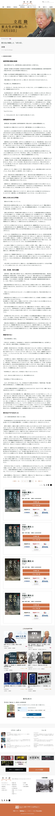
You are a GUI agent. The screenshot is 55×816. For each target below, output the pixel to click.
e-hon (36, 512)
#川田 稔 (9, 690)
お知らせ (3, 788)
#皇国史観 (34, 690)
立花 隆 (3, 47)
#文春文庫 (9, 648)
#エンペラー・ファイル (36, 668)
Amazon (27, 509)
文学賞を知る (14, 788)
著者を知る (14, 784)
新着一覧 (14, 782)
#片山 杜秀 (29, 690)
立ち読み (35, 502)
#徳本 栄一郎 (30, 668)
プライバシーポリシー (6, 784)
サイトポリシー (5, 782)
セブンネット (45, 509)
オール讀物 (25, 784)
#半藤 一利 (29, 649)
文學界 (24, 782)
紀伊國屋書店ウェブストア (27, 512)
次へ (36, 481)
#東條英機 (10, 670)
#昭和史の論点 (35, 649)
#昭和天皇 (42, 668)
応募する (31, 714)
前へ (19, 481)
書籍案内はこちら (16, 769)
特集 (13, 791)
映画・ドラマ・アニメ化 (17, 790)
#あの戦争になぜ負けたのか (42, 649)
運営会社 (3, 786)
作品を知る (14, 786)
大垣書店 (36, 515)
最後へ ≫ (40, 481)
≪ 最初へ (15, 481)
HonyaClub (45, 512)
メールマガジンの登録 (37, 717)
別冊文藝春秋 (26, 786)
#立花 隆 (5, 648)
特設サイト (14, 793)
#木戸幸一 (5, 690)
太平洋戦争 (5, 56)
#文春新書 (13, 648)
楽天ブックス (36, 509)
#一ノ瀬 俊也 (6, 670)
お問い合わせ (4, 790)
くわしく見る (35, 505)
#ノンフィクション (9, 49)
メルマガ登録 (39, 769)
